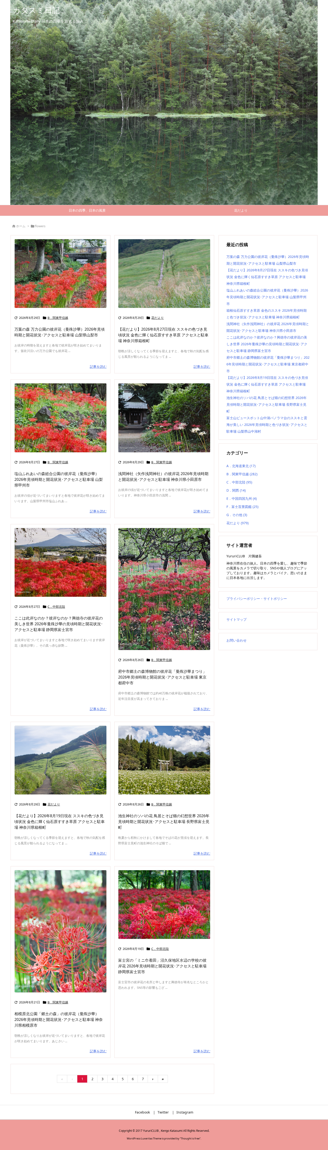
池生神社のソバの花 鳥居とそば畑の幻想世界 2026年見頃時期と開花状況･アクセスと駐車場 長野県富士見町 (163, 821)
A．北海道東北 (240, 466)
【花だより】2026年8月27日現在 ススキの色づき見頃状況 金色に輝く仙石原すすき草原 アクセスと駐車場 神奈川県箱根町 (163, 335)
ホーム (20, 226)
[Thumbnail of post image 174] (164, 417)
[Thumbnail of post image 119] (60, 760)
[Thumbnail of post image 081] (60, 417)
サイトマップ (236, 619)
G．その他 (236, 514)
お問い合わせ (236, 640)
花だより (157, 318)
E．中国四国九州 (241, 498)
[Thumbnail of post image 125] (164, 904)
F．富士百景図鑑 (242, 506)
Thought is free (190, 1138)
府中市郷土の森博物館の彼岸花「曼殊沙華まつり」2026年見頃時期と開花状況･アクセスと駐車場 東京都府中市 (162, 677)
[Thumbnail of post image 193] (164, 589)
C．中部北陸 (56, 606)
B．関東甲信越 (58, 318)
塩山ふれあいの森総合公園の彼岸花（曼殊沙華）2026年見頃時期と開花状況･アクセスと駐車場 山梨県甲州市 (58, 479)
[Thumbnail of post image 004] (164, 273)
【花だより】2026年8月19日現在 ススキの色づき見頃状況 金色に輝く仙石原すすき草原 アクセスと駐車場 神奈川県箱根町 (59, 821)
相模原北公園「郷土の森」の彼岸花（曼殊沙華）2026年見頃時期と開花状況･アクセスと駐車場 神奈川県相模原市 (58, 1019)
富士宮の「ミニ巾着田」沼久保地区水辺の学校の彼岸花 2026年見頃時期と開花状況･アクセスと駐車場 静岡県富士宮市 (162, 966)
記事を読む (98, 366)
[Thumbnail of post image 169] (60, 273)
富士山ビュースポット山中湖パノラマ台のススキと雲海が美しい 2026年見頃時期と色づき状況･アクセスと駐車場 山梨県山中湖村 (266, 425)
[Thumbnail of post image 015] (60, 931)
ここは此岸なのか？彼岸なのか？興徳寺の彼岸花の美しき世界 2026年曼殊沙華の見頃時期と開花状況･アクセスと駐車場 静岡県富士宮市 (58, 623)
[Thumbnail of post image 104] (164, 760)
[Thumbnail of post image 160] (60, 562)
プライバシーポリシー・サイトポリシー (256, 598)
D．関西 (236, 490)
